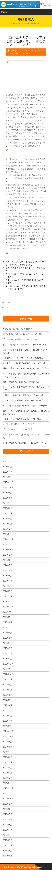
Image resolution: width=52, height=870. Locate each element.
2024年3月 (7, 586)
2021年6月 (7, 757)
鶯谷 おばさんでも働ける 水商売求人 (21, 381)
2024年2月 (7, 591)
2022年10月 (8, 674)
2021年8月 (7, 746)
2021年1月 (7, 783)
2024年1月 (7, 596)
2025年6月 (7, 508)
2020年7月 (7, 814)
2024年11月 (8, 544)
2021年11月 (8, 731)
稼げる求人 (26, 19)
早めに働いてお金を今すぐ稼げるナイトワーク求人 (26, 405)
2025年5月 (7, 513)
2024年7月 (7, 565)
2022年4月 (7, 705)
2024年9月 (7, 554)
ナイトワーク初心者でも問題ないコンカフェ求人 (25, 363)
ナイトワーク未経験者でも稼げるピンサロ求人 (24, 400)
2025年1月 (7, 534)
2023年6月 (7, 632)
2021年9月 (7, 741)
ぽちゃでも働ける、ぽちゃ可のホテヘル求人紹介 (25, 344)
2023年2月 (7, 653)
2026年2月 (7, 466)
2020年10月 (8, 798)
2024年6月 (7, 570)
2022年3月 (7, 710)
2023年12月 (8, 601)
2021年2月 (7, 777)
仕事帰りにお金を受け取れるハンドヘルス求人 (24, 395)
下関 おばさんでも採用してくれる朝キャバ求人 (25, 442)
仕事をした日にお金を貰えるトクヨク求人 (22, 419)
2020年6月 (7, 819)
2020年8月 (7, 809)
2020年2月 (7, 840)
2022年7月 (7, 689)
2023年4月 (7, 643)
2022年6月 (7, 694)
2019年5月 (7, 855)
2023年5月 (7, 637)
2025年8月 (7, 497)
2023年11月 (8, 606)
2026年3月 (7, 461)
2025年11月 (8, 482)
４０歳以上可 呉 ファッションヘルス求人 (23, 358)
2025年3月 (7, 523)
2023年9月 (7, 617)
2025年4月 (7, 518)
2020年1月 (7, 845)
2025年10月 (8, 487)
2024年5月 (7, 575)
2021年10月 (8, 736)
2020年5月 (7, 824)
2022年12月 (8, 663)
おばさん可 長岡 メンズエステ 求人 (18, 424)
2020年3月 (7, 835)
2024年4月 (7, 580)
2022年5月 (7, 700)
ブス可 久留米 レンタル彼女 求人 (17, 429)
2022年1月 (7, 720)
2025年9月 (7, 492)
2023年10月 (8, 611)
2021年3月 (7, 772)
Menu (4, 12)
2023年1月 (7, 658)
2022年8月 (7, 684)
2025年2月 (7, 528)
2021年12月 (8, 726)
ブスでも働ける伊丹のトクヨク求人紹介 (21, 339)
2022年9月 (7, 679)
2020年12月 (8, 788)
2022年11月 (8, 669)
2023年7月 (7, 627)
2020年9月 (7, 803)
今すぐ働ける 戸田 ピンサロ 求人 (17, 329)
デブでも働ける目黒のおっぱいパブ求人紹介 (23, 334)
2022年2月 (7, 715)
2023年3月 (7, 648)
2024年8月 (7, 560)
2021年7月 (7, 752)
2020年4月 (7, 829)
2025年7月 (7, 503)
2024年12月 (8, 539)
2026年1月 (7, 471)
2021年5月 (7, 762)
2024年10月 (8, 549)
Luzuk (39, 867)
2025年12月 (8, 477)
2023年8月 (7, 622)
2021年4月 (7, 767)
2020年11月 (8, 793)
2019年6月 (7, 850)
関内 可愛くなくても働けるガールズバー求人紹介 (26, 368)
